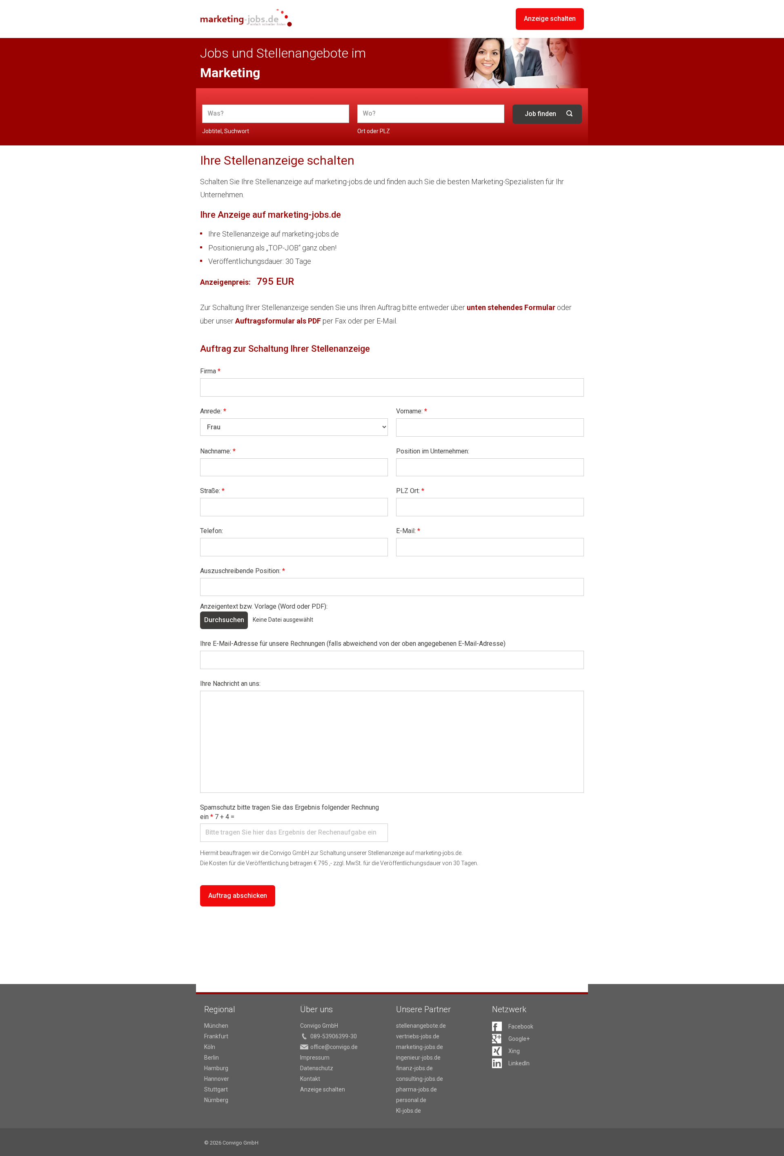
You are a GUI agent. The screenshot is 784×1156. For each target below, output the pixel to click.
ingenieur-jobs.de (418, 1057)
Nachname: (218, 451)
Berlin (211, 1057)
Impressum (315, 1057)
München (216, 1025)
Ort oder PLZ (373, 131)
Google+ (519, 1038)
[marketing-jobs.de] (246, 17)
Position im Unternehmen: (432, 451)
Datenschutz (316, 1068)
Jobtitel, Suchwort (225, 131)
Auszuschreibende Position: (242, 571)
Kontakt (310, 1079)
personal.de (411, 1100)
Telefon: (211, 531)
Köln (209, 1047)
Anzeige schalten (550, 18)
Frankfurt (216, 1036)
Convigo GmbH (319, 1025)
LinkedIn (519, 1063)
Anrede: (213, 411)
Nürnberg (216, 1100)
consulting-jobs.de (419, 1079)
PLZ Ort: (410, 491)
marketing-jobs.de (419, 1047)
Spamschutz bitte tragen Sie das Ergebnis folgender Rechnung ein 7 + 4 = (289, 812)
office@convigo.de (334, 1047)
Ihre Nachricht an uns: (230, 683)
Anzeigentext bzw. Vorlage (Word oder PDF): (263, 606)
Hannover (216, 1079)
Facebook (520, 1026)
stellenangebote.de (421, 1025)
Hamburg (216, 1068)
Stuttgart (216, 1089)
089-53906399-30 (333, 1036)
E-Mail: (408, 531)
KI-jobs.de (408, 1110)
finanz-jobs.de (414, 1068)
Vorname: (411, 411)
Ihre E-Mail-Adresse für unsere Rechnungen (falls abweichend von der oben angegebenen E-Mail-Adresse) (353, 643)
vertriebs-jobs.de (417, 1036)
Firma (210, 371)
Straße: (212, 491)
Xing (514, 1051)
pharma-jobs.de (416, 1089)
